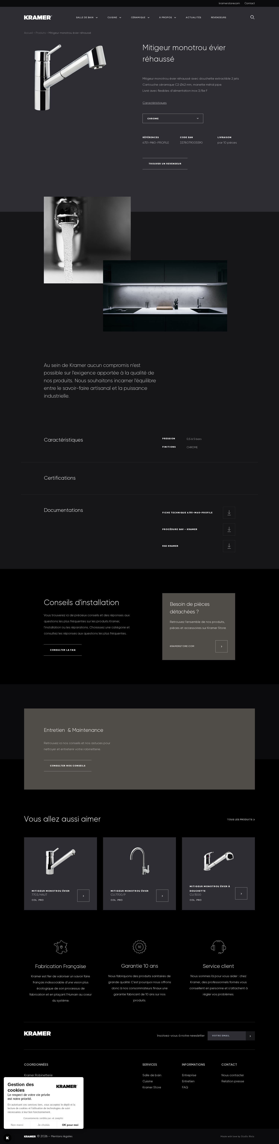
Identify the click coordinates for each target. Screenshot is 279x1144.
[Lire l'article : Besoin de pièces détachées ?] (221, 646)
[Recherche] (252, 17)
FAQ (185, 1087)
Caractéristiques (155, 103)
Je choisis (44, 1124)
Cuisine (148, 1081)
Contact (249, 3)
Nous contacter (232, 1075)
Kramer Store (152, 1087)
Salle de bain (152, 1075)
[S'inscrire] (250, 1035)
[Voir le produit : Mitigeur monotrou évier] (83, 896)
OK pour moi (70, 1124)
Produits (41, 33)
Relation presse (232, 1081)
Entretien (188, 1081)
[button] (7, 1138)
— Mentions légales (60, 1136)
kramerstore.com (229, 3)
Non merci (17, 1124)
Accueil (28, 33)
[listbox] (173, 118)
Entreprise (189, 1075)
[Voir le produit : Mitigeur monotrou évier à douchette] (241, 893)
